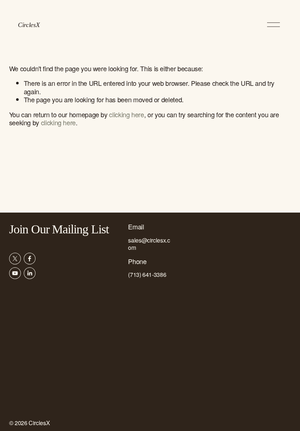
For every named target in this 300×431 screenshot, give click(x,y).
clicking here (126, 114)
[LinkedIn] (29, 273)
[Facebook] (29, 258)
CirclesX (29, 24)
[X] (15, 258)
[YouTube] (15, 273)
